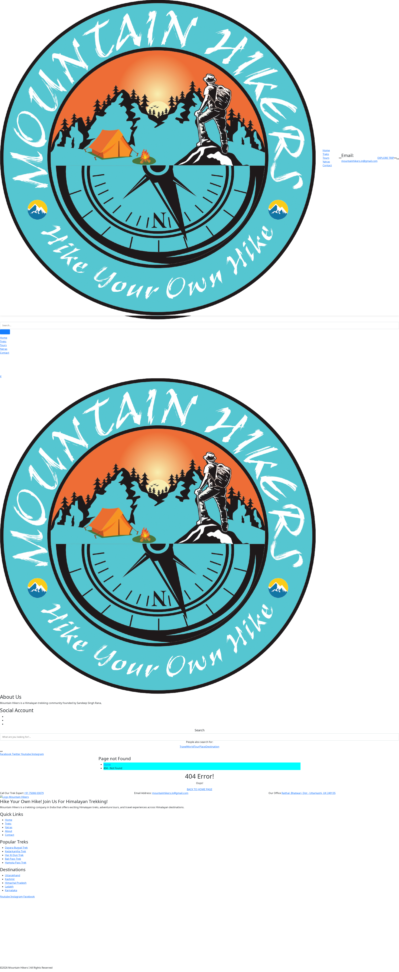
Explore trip (385, 158)
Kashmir (10, 879)
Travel (183, 746)
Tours (326, 158)
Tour (196, 746)
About (8, 831)
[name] (158, 536)
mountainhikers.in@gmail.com (359, 161)
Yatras (326, 161)
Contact (327, 165)
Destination (212, 746)
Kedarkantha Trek (15, 851)
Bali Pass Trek (13, 859)
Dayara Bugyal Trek (16, 847)
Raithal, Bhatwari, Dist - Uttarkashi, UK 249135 (308, 793)
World (190, 746)
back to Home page (199, 789)
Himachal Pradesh (15, 883)
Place (202, 746)
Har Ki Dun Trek (14, 855)
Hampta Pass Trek (15, 862)
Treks (326, 154)
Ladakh (9, 886)
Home (326, 150)
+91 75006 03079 (34, 793)
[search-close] (1, 751)
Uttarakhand (12, 875)
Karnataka (11, 890)
